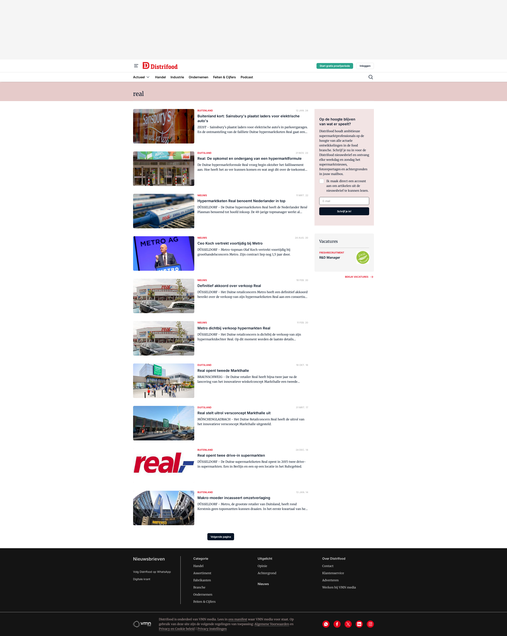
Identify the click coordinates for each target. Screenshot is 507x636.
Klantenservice (333, 573)
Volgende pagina (221, 536)
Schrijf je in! (344, 211)
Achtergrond (267, 573)
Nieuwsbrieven (149, 558)
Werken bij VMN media (339, 587)
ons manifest (237, 619)
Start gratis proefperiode (335, 65)
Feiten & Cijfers (204, 601)
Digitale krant (141, 579)
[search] (371, 77)
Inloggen (365, 65)
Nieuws (263, 584)
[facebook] (337, 624)
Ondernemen (202, 594)
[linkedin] (359, 624)
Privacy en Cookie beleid (177, 629)
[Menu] (136, 66)
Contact (328, 566)
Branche (199, 587)
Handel (198, 566)
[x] (348, 624)
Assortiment (202, 573)
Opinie (262, 566)
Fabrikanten (202, 580)
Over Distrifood (333, 558)
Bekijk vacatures (356, 276)
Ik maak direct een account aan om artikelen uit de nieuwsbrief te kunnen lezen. (347, 185)
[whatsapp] (326, 624)
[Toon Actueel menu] (148, 77)
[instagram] (370, 624)
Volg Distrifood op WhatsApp (152, 571)
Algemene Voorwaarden (271, 624)
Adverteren (330, 580)
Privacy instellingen (212, 629)
